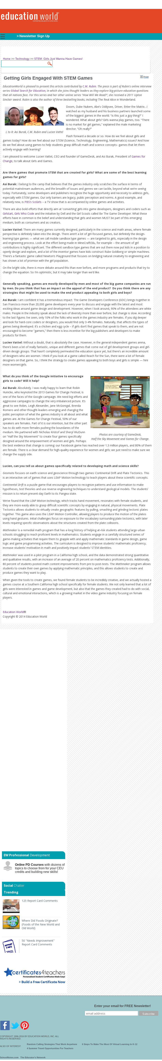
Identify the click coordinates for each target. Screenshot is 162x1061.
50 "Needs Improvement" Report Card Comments (38, 942)
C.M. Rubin (89, 86)
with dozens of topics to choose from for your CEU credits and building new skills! (40, 868)
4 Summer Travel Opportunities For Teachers (50, 1048)
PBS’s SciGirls (32, 202)
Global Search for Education (28, 90)
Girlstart (8, 213)
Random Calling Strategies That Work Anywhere (52, 1044)
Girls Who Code (24, 213)
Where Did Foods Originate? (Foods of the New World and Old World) (41, 924)
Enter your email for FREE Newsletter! (122, 1006)
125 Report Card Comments (40, 901)
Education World (13, 612)
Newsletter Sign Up (34, 36)
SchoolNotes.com (9, 1057)
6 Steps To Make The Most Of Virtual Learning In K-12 (109, 1044)
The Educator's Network (32, 1057)
